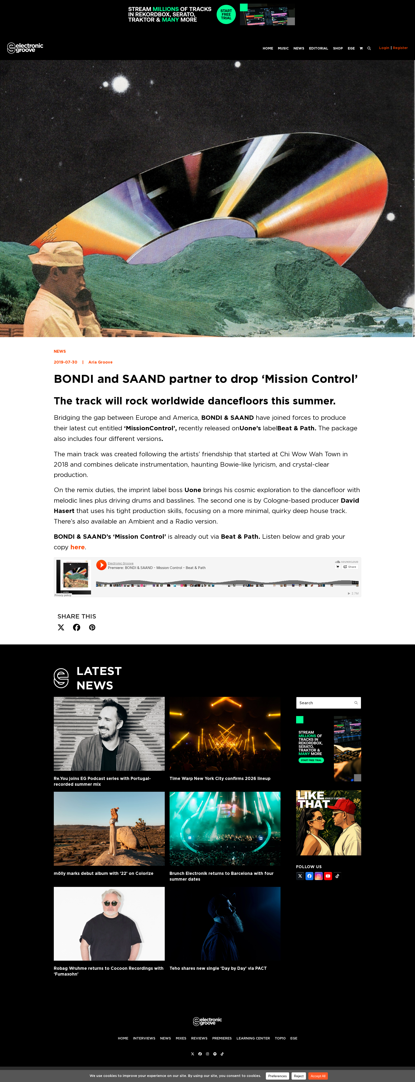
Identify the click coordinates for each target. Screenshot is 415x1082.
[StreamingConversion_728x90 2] (207, 24)
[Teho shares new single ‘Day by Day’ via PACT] (225, 924)
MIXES (181, 1038)
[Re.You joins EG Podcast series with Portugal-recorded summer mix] (109, 734)
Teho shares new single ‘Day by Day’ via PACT (218, 968)
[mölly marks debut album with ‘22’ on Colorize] (109, 829)
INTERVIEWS (144, 1038)
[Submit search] (356, 702)
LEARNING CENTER (253, 1038)
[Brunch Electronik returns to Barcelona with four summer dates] (225, 829)
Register (400, 48)
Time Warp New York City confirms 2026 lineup (220, 778)
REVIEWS (199, 1038)
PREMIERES (222, 1038)
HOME (123, 1038)
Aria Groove (100, 362)
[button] (369, 48)
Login (384, 48)
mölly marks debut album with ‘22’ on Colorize (103, 873)
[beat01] (328, 780)
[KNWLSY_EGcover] (328, 854)
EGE (293, 1038)
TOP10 (280, 1038)
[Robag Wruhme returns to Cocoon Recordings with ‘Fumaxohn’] (109, 924)
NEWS (60, 351)
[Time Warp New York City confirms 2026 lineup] (225, 734)
